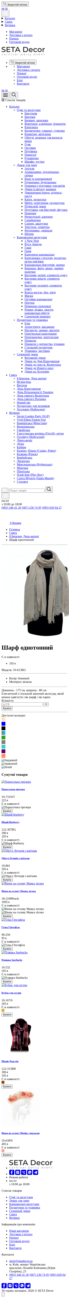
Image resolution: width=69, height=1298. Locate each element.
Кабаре (21, 447)
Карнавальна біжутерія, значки (45, 264)
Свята (8, 21)
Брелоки (30, 117)
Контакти (23, 83)
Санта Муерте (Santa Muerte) (35, 478)
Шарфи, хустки (34, 161)
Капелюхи (31, 127)
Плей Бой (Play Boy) (30, 474)
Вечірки (10, 25)
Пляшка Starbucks (12, 959)
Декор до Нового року (39, 368)
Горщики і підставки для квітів (45, 185)
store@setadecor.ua (21, 1261)
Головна (14, 529)
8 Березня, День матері (31, 378)
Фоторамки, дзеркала (38, 230)
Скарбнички (33, 220)
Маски (29, 295)
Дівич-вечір (24, 440)
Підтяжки (31, 151)
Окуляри (30, 147)
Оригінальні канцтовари (41, 333)
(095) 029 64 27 (52, 507)
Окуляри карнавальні (38, 299)
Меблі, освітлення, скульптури (45, 203)
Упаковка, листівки (37, 351)
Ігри (27, 323)
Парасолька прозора (13, 789)
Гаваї (28, 247)
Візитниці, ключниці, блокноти (45, 123)
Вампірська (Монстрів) (32, 423)
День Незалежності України (35, 392)
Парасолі (30, 154)
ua (3, 8)
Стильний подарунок (39, 347)
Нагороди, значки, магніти (42, 330)
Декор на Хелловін (37, 371)
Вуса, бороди (33, 244)
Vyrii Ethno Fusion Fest (31, 419)
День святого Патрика (31, 399)
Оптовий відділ (19, 42)
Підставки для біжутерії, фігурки (46, 209)
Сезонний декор (27, 354)
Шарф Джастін (10, 1061)
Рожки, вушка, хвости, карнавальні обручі (39, 311)
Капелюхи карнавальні (39, 254)
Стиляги (22, 481)
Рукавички (32, 158)
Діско (20, 443)
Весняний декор (35, 357)
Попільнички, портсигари (42, 337)
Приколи (30, 340)
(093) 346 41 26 (11, 507)
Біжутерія (31, 113)
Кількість (8, 700)
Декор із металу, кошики (40, 189)
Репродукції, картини (39, 216)
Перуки (29, 302)
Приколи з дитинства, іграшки (45, 344)
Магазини (15, 31)
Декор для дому (27, 165)
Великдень (24, 381)
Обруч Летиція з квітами (16, 858)
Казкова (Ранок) (27, 454)
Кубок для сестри (11, 992)
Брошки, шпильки (36, 120)
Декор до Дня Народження (42, 361)
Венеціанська (25, 426)
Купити (7, 708)
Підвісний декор (35, 206)
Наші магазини (19, 1230)
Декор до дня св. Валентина (43, 364)
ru (6, 8)
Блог (20, 80)
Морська (22, 467)
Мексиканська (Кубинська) (34, 464)
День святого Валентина (33, 395)
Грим (28, 251)
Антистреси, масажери (39, 326)
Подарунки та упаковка (32, 320)
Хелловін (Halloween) (31, 409)
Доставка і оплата (20, 35)
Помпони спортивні (38, 306)
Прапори (30, 213)
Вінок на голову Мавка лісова (19, 891)
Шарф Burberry (11, 822)
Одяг (28, 144)
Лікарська (23, 461)
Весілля (22, 385)
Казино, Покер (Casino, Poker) (36, 450)
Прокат (14, 38)
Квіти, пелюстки (35, 199)
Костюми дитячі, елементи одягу (46, 275)
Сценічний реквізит (38, 316)
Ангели (29, 168)
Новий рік (23, 402)
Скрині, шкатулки (36, 223)
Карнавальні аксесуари (32, 237)
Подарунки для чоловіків (33, 406)
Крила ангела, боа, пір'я (40, 292)
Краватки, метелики (38, 134)
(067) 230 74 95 (31, 507)
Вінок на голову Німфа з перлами (20, 1133)
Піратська (23, 471)
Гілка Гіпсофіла (11, 927)
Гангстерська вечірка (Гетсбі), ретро (40, 433)
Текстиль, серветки (37, 227)
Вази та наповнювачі (38, 178)
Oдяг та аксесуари (29, 110)
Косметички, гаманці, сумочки (45, 130)
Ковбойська (24, 457)
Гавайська (23, 430)
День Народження (29, 388)
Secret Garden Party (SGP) (33, 416)
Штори (29, 234)
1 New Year (32, 240)
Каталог (10, 18)
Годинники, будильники (40, 182)
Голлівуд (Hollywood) (30, 437)
